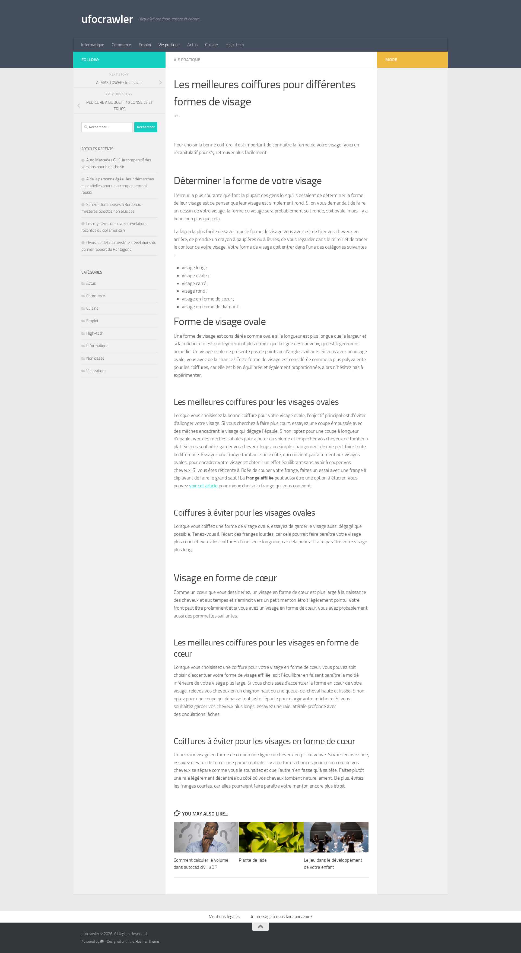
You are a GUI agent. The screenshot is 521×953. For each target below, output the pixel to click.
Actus (192, 44)
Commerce (121, 44)
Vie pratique (169, 44)
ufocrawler (107, 19)
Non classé (95, 358)
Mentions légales (224, 916)
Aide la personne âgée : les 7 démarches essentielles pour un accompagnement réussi (117, 186)
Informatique (92, 44)
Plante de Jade (253, 860)
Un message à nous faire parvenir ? (280, 916)
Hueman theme (147, 941)
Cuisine (211, 44)
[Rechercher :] (107, 127)
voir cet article (203, 486)
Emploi (145, 44)
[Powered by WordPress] (102, 941)
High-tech (234, 44)
